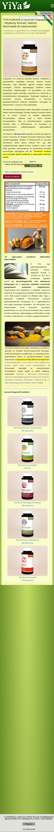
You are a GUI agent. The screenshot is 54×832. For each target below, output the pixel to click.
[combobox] (31, 17)
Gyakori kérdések (12, 177)
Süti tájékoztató (28, 829)
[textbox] (32, 18)
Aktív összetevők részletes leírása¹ (19, 172)
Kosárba (33, 165)
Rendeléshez (46, 13)
